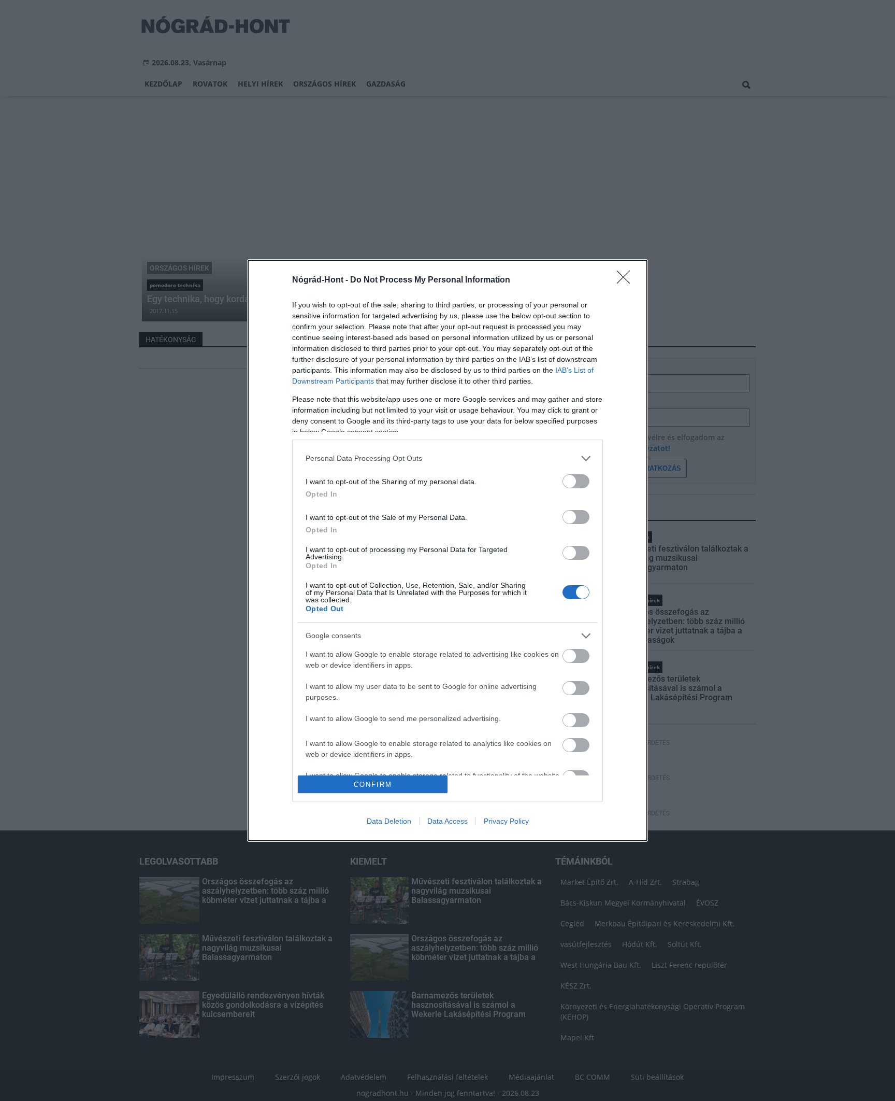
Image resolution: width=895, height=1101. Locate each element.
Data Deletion (389, 821)
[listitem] (447, 458)
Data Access (447, 821)
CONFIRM (373, 784)
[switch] (575, 481)
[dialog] (447, 550)
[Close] (627, 280)
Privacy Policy (506, 821)
